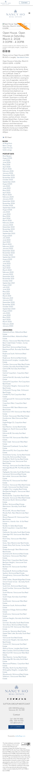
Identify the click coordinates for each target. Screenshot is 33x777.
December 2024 (9, 201)
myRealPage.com (20, 736)
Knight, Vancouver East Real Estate (15, 487)
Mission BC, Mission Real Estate (14, 511)
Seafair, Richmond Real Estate (13, 573)
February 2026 (8, 171)
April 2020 (7, 319)
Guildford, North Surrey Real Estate (15, 459)
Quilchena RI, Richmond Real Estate (15, 554)
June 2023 (6, 240)
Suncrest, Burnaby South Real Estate (16, 622)
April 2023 (6, 242)
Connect (24, 2)
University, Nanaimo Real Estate (14, 631)
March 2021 (7, 296)
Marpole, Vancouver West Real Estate (16, 498)
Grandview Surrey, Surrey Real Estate (16, 455)
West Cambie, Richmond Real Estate (16, 650)
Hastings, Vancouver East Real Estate (16, 465)
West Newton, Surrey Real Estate (14, 657)
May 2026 (6, 164)
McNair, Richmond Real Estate (13, 504)
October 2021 (7, 281)
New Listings (7, 145)
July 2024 (6, 212)
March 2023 (7, 244)
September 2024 (9, 208)
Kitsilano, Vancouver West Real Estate (16, 485)
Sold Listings (7, 150)
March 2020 (7, 322)
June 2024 (6, 214)
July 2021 (6, 287)
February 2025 (8, 197)
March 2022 (7, 270)
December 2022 (9, 251)
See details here (23, 57)
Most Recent (7, 156)
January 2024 (8, 225)
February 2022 (8, 272)
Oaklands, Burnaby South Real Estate (16, 532)
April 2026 (6, 167)
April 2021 (6, 294)
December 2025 (9, 175)
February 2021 (8, 298)
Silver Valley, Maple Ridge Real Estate (16, 579)
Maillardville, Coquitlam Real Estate (16, 496)
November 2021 (8, 278)
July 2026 (6, 160)
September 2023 (9, 233)
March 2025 (7, 195)
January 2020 (8, 326)
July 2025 (6, 186)
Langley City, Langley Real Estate (15, 489)
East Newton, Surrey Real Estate (14, 427)
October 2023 (8, 231)
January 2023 (8, 248)
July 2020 (6, 313)
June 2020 (7, 315)
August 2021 (7, 285)
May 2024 (6, 216)
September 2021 (9, 283)
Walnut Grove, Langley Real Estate (15, 648)
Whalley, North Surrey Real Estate (15, 668)
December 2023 (9, 227)
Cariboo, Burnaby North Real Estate (16, 366)
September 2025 (9, 182)
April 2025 (6, 192)
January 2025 (8, 199)
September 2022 (9, 257)
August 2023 (7, 236)
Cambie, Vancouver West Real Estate (16, 364)
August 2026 (7, 158)
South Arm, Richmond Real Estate (15, 586)
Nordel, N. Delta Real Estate (13, 526)
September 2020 (9, 309)
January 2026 (8, 173)
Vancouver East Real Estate (12, 638)
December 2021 (8, 276)
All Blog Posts (7, 143)
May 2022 (6, 266)
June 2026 (6, 162)
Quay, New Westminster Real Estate (16, 543)
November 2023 (9, 229)
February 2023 (8, 246)
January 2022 (8, 274)
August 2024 (7, 210)
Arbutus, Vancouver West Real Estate (16, 341)
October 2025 (8, 180)
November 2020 (9, 304)
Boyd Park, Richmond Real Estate (14, 347)
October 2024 (8, 205)
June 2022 (6, 263)
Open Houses (7, 148)
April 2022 (6, 268)
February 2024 (8, 223)
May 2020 (6, 317)
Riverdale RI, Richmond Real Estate (15, 571)
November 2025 (9, 177)
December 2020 (9, 302)
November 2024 (9, 203)
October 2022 (8, 255)
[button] (8, 699)
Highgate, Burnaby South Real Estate (16, 472)
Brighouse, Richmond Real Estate (14, 358)
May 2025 (6, 190)
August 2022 (7, 259)
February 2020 (8, 324)
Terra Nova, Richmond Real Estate (15, 625)
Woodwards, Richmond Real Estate (15, 674)
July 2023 (6, 238)
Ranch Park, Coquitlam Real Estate (15, 560)
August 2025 (7, 184)
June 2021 (6, 289)
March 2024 (7, 220)
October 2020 (8, 306)
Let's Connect (16, 727)
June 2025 (7, 188)
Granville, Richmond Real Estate (14, 457)
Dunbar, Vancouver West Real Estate (16, 416)
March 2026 (7, 169)
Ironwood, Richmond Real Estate (14, 474)
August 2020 (7, 311)
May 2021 (6, 291)
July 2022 (6, 261)
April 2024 (6, 218)
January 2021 (8, 300)
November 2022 (9, 253)
